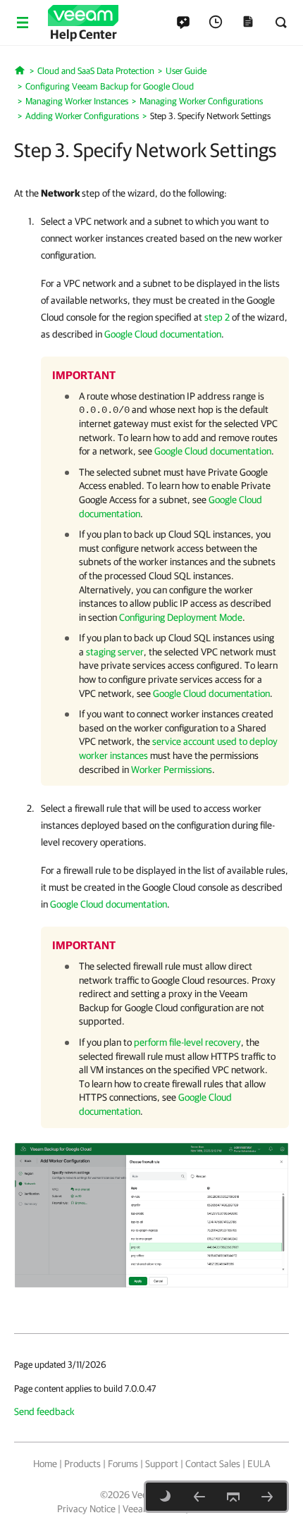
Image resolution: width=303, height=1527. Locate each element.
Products (82, 1463)
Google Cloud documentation (162, 334)
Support (161, 1463)
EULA (258, 1463)
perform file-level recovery (187, 1042)
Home (45, 1463)
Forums (123, 1463)
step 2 (217, 317)
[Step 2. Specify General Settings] (199, 1496)
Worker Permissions (171, 769)
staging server (115, 651)
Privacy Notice (86, 1508)
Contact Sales (212, 1463)
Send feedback (44, 1411)
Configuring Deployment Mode (180, 617)
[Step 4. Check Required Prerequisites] (267, 1496)
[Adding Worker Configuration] (151, 1214)
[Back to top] (233, 1496)
